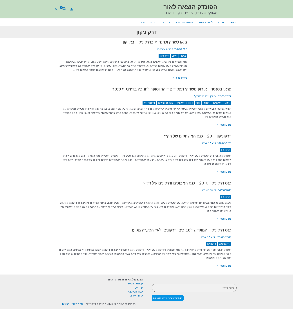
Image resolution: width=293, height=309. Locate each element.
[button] (56, 9)
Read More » (179, 78)
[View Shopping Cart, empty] (64, 9)
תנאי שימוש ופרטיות (72, 303)
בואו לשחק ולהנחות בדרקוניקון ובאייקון (155, 42)
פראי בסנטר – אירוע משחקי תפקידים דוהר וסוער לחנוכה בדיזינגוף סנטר (171, 89)
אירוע (174, 55)
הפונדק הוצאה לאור (190, 7)
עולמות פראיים (165, 102)
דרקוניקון (164, 55)
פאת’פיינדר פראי (184, 22)
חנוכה (206, 102)
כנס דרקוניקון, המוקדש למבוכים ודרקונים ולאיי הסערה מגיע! (181, 230)
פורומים (139, 287)
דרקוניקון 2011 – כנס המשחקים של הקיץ (197, 136)
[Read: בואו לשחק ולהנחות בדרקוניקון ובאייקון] (213, 60)
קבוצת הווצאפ (135, 283)
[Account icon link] (71, 9)
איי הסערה (165, 22)
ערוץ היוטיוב (136, 295)
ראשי (233, 22)
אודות (142, 22)
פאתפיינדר (149, 102)
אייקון (183, 55)
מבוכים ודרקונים (185, 102)
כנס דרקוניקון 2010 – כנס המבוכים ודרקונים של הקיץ (187, 183)
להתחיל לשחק (205, 22)
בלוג (152, 22)
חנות (223, 22)
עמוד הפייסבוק (135, 291)
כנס (198, 102)
